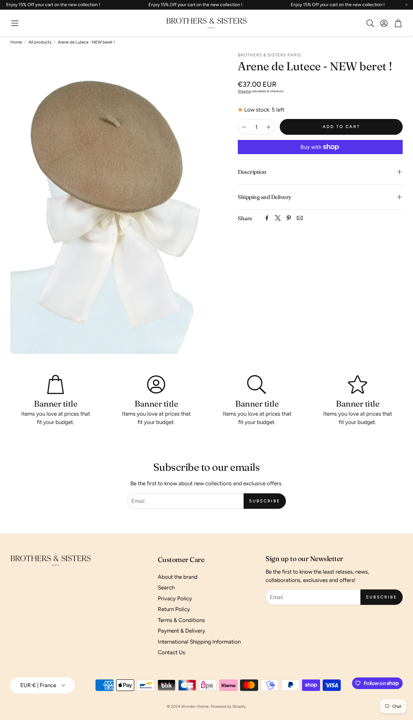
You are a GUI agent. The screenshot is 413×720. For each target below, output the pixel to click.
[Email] (300, 218)
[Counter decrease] (244, 127)
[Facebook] (267, 218)
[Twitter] (278, 218)
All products (39, 42)
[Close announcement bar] (406, 5)
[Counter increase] (268, 127)
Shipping (244, 91)
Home (16, 42)
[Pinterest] (289, 218)
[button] (14, 23)
